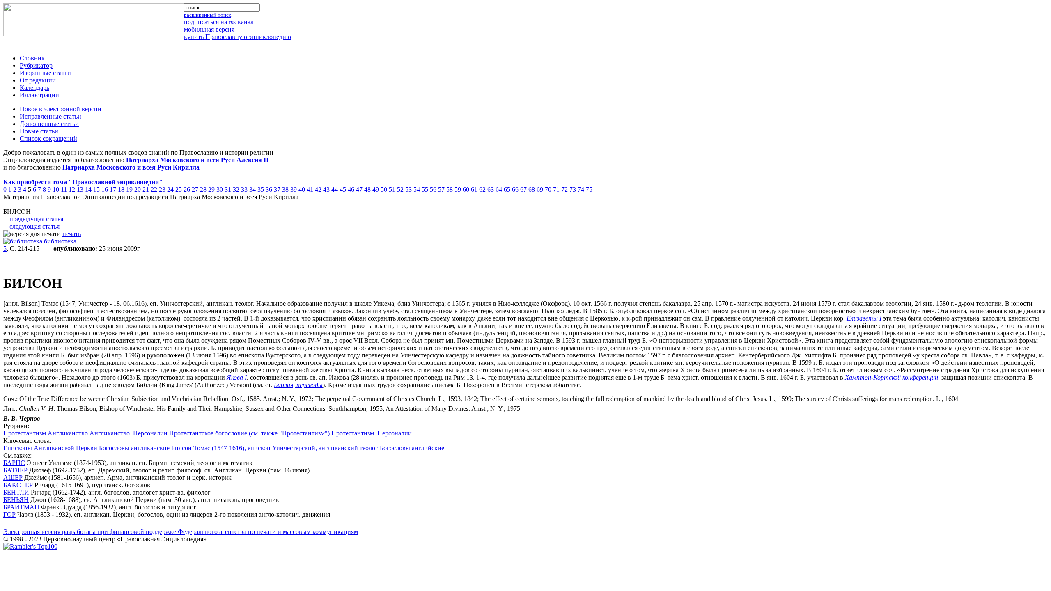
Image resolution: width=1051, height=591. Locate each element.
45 (343, 189)
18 (121, 189)
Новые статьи (39, 131)
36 (269, 189)
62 (482, 189)
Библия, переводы (298, 384)
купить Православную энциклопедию (237, 36)
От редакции (38, 80)
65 (507, 189)
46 (351, 189)
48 (367, 189)
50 (384, 189)
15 (96, 189)
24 (170, 189)
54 (416, 189)
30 (219, 189)
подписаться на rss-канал (219, 21)
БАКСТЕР (18, 484)
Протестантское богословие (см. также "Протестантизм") (249, 433)
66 (515, 189)
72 (564, 189)
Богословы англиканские (134, 447)
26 (187, 189)
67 (523, 189)
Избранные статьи (45, 72)
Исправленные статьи (50, 116)
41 (310, 189)
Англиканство (68, 433)
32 (236, 189)
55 (425, 189)
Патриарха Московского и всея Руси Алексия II (197, 159)
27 (195, 189)
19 (129, 189)
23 (162, 189)
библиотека (60, 241)
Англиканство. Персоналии (128, 433)
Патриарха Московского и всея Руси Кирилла (131, 167)
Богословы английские (412, 447)
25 (178, 189)
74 (581, 189)
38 (285, 189)
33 (244, 189)
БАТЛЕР (15, 470)
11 (64, 189)
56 (433, 189)
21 (145, 189)
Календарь (34, 87)
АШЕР (13, 477)
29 (211, 189)
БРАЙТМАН (21, 507)
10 (56, 189)
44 (334, 189)
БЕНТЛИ (16, 492)
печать (71, 233)
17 (113, 189)
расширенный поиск (207, 15)
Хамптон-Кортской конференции (891, 377)
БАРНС (14, 462)
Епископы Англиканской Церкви (50, 447)
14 (88, 189)
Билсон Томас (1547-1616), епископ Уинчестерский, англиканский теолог (274, 447)
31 (228, 189)
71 (556, 189)
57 (441, 189)
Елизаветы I (864, 318)
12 (72, 189)
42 (318, 189)
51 (392, 189)
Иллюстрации (39, 95)
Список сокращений (48, 138)
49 (375, 189)
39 (293, 189)
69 (540, 189)
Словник (32, 58)
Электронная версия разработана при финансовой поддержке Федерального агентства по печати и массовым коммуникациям (180, 531)
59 (457, 189)
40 (301, 189)
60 (466, 189)
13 (80, 189)
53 (408, 189)
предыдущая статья (36, 218)
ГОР (9, 514)
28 (203, 189)
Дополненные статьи (49, 123)
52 (400, 189)
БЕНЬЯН (16, 499)
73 (572, 189)
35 (260, 189)
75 (589, 189)
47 (359, 189)
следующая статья (34, 226)
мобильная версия (209, 29)
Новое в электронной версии (60, 108)
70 (548, 189)
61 (474, 189)
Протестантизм (24, 433)
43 (326, 189)
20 (137, 189)
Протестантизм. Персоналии (371, 433)
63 (490, 189)
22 (154, 189)
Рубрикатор (36, 65)
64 (499, 189)
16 (104, 189)
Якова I (237, 377)
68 (531, 189)
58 (449, 189)
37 (277, 189)
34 (252, 189)
